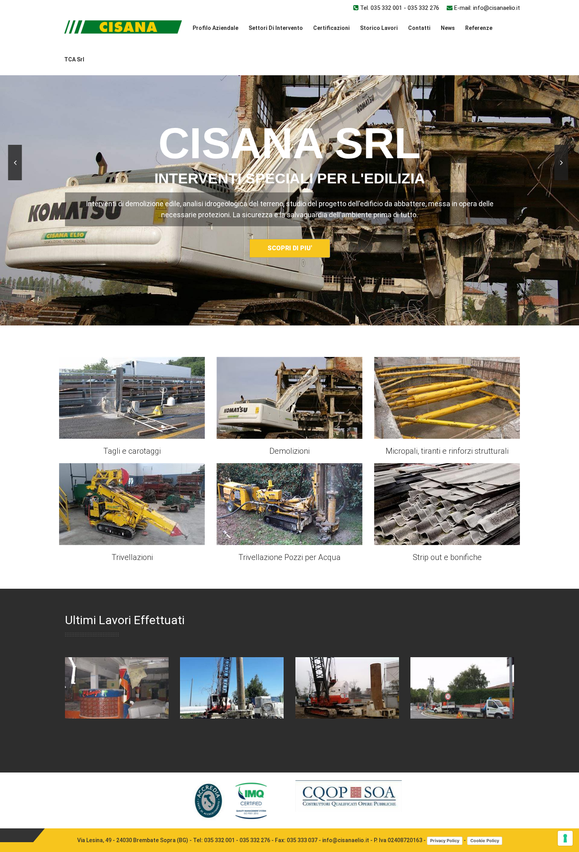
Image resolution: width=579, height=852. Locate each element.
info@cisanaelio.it (496, 7)
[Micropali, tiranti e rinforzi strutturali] (447, 397)
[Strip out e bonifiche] (447, 503)
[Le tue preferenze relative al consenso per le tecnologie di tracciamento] (565, 838)
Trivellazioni (132, 557)
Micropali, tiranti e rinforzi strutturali (447, 451)
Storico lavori (379, 28)
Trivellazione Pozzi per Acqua (289, 557)
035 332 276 (423, 7)
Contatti (419, 28)
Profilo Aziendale (215, 28)
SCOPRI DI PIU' (423, 287)
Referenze (478, 28)
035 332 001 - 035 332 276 (237, 840)
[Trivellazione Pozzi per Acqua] (289, 503)
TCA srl (74, 59)
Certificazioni (331, 28)
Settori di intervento (276, 28)
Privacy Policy (444, 840)
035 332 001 (386, 7)
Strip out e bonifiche (447, 557)
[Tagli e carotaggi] (132, 397)
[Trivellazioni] (132, 503)
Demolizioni (289, 451)
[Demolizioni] (289, 397)
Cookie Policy (484, 840)
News (448, 28)
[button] (15, 162)
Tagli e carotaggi (132, 451)
